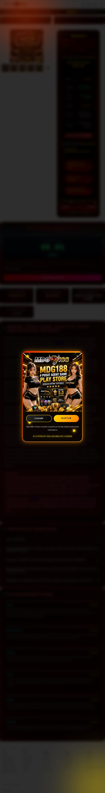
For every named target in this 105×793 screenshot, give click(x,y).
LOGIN (39, 418)
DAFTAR (66, 418)
